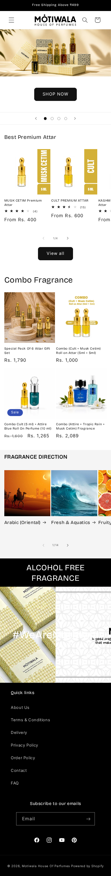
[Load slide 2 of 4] (52, 118)
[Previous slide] (36, 118)
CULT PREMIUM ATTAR (70, 200)
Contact (19, 770)
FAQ (15, 783)
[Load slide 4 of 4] (65, 118)
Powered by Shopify (87, 866)
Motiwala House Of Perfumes (46, 866)
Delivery (19, 732)
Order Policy (23, 757)
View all (55, 253)
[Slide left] (43, 238)
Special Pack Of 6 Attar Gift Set (27, 351)
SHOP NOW (55, 94)
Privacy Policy (24, 745)
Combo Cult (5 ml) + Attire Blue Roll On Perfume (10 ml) (27, 426)
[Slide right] (68, 238)
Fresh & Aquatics (70, 522)
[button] (11, 20)
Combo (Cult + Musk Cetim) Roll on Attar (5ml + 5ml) (78, 351)
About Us (20, 707)
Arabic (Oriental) (22, 522)
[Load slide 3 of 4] (59, 118)
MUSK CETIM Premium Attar (23, 203)
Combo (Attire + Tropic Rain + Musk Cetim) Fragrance (80, 426)
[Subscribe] (88, 818)
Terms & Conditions (30, 719)
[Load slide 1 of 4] (45, 118)
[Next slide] (75, 118)
